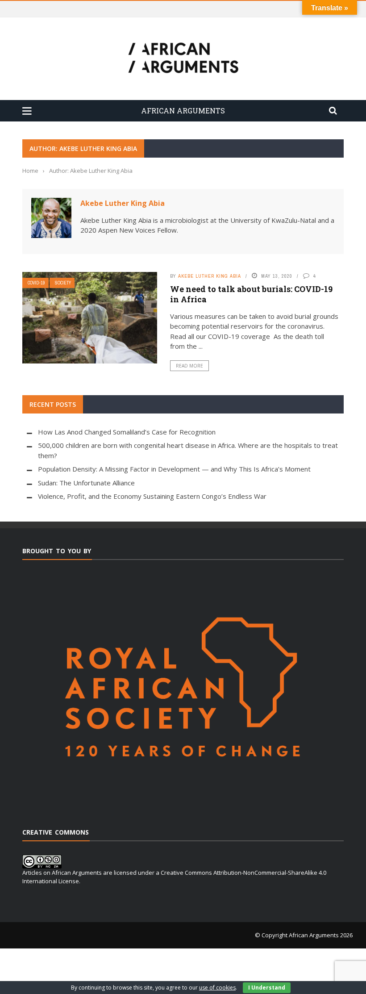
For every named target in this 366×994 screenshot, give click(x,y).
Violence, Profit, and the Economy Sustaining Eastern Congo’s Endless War (152, 496)
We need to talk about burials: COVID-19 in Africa (251, 294)
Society (63, 283)
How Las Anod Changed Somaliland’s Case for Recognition (127, 431)
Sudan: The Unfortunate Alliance (86, 482)
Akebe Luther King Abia (122, 203)
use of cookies (217, 987)
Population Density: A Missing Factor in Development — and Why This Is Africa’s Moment (174, 468)
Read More (189, 366)
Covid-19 (36, 283)
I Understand (266, 987)
